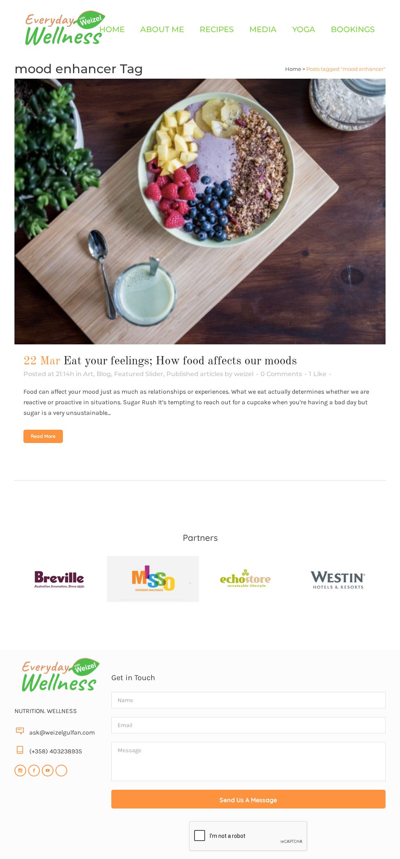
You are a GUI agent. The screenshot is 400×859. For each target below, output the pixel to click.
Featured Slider (138, 374)
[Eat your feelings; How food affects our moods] (200, 211)
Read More (43, 436)
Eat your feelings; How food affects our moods (180, 361)
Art (88, 374)
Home (293, 69)
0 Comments (281, 374)
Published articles (194, 374)
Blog (103, 374)
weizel (244, 374)
